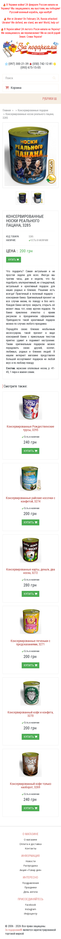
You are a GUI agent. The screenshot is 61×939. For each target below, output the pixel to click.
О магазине (30, 839)
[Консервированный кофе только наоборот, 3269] (30, 764)
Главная (7, 110)
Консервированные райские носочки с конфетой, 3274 (30, 499)
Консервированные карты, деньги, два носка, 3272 (30, 571)
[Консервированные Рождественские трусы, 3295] (30, 407)
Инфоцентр (30, 913)
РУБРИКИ (48, 98)
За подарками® (13, 930)
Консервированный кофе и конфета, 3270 (30, 714)
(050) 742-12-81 (43, 64)
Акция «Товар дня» (30, 870)
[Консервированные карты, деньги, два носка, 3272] (30, 550)
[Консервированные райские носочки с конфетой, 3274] (30, 478)
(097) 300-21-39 (18, 64)
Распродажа (30, 865)
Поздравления (30, 883)
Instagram (30, 909)
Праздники (30, 887)
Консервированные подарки (33, 110)
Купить (12, 259)
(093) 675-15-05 (30, 67)
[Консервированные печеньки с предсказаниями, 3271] (30, 621)
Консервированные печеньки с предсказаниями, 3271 (30, 642)
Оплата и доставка (30, 844)
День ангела (30, 891)
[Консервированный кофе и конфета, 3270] (30, 693)
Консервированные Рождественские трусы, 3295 (30, 428)
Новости (31, 861)
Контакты (30, 848)
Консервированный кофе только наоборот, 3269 (30, 785)
